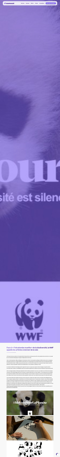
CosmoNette (6, 191)
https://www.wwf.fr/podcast (12, 386)
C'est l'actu (12, 191)
